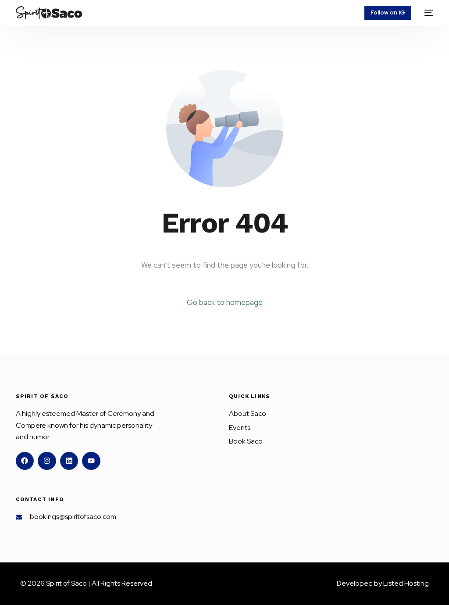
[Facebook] (25, 461)
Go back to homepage (225, 302)
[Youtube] (91, 461)
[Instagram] (47, 461)
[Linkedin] (69, 461)
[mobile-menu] (426, 12)
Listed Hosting (406, 583)
